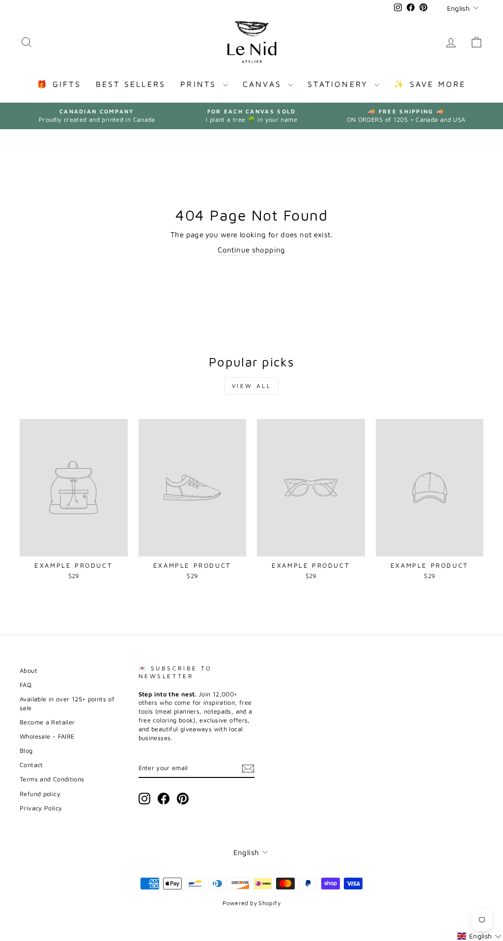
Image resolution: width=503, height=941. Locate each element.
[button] (479, 936)
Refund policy (40, 794)
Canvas (264, 84)
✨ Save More (430, 84)
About (28, 670)
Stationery (339, 84)
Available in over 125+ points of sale (67, 703)
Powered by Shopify (251, 903)
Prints (200, 84)
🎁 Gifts (59, 84)
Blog (26, 750)
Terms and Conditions (52, 779)
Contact (31, 765)
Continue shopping (251, 250)
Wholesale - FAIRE (47, 736)
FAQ (25, 685)
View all (252, 385)
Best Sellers (131, 84)
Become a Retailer (47, 722)
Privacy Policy (41, 808)
